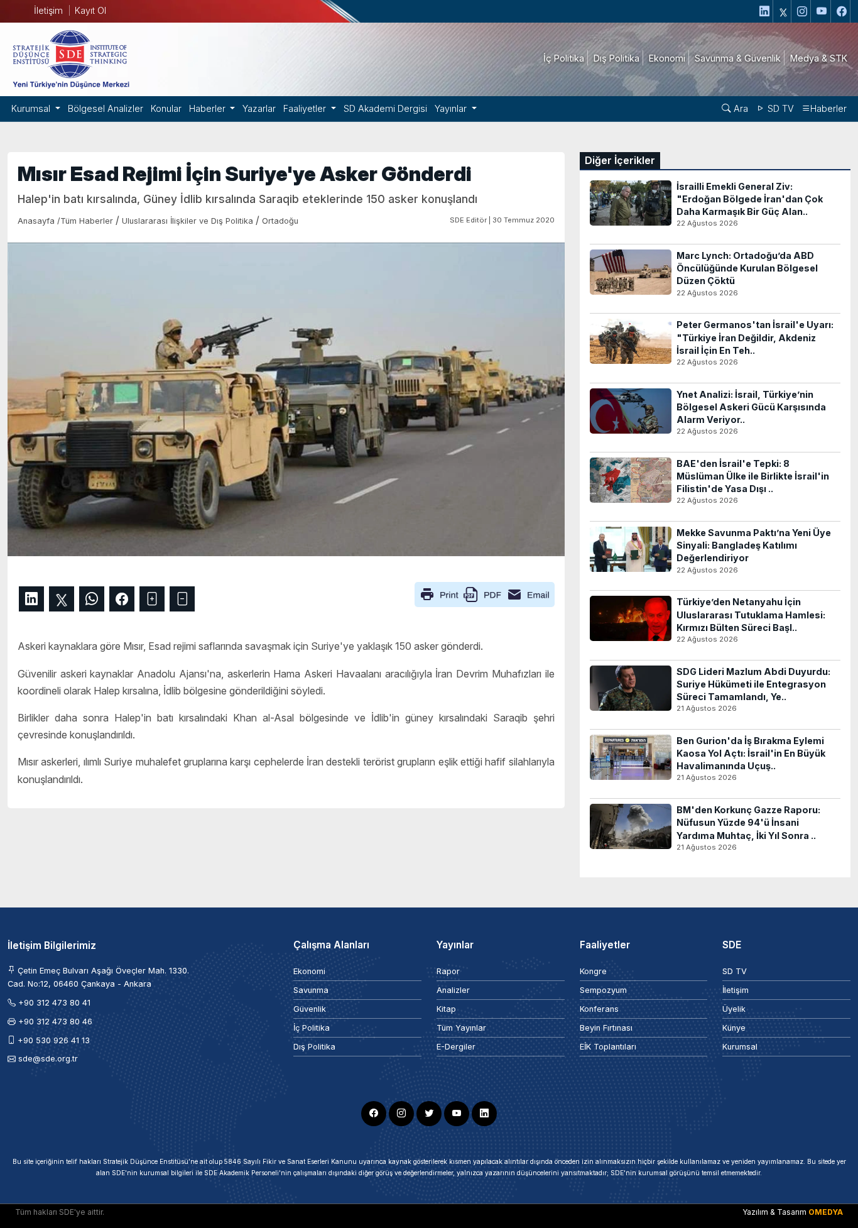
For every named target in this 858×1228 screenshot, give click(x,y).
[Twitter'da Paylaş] (61, 598)
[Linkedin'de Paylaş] (31, 598)
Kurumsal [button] (32, 108)
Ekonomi (309, 971)
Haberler (828, 108)
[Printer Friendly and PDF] (485, 594)
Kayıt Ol (90, 10)
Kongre (593, 971)
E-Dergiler (456, 1046)
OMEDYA (825, 1212)
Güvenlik (309, 1009)
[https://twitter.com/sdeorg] (783, 11)
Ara (739, 108)
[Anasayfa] (70, 58)
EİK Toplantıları (608, 1046)
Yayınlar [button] (452, 108)
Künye (734, 1028)
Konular (166, 108)
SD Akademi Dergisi (385, 108)
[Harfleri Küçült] (182, 598)
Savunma (311, 990)
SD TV (779, 108)
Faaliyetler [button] (306, 108)
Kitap (446, 1009)
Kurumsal (740, 1046)
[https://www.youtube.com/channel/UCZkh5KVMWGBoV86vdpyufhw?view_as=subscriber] (822, 11)
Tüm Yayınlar (461, 1028)
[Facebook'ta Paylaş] (121, 598)
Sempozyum (603, 990)
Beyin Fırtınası (606, 1028)
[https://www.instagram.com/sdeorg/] (802, 11)
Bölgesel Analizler (105, 108)
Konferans (599, 1009)
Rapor (448, 971)
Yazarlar (259, 108)
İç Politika (311, 1028)
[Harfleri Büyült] (152, 598)
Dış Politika (314, 1046)
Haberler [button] (208, 108)
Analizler (453, 990)
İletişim (48, 10)
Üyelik (734, 1009)
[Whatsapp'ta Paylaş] (91, 598)
